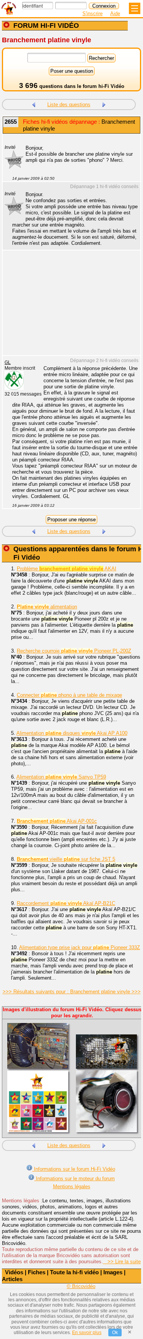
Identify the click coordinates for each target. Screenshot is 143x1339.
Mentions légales (71, 1186)
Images (112, 1272)
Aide (115, 13)
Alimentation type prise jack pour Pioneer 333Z (79, 947)
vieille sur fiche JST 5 (66, 859)
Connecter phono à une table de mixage (69, 695)
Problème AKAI (66, 568)
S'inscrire (92, 13)
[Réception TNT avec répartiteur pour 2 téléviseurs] (33, 104)
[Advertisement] (68, 307)
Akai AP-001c (57, 821)
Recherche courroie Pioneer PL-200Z (74, 651)
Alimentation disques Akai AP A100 (71, 733)
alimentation (47, 607)
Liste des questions (68, 104)
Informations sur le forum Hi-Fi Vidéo (73, 1169)
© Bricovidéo (81, 1286)
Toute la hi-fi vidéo (74, 1272)
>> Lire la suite (122, 1261)
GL (8, 362)
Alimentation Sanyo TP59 (61, 777)
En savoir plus (86, 1332)
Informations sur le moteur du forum (74, 1178)
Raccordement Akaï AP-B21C (66, 903)
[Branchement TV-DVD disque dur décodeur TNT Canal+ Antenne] (104, 104)
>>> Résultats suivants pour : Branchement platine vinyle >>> (72, 991)
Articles (12, 1279)
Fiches (36, 1272)
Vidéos (14, 1272)
